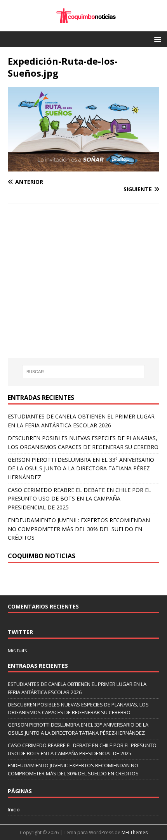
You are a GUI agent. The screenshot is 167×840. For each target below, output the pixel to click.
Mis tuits (17, 650)
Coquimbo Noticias (41, 556)
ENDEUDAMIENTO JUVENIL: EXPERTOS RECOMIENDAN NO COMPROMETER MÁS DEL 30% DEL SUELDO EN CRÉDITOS (79, 528)
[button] (156, 39)
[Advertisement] (73, 293)
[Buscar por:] (84, 371)
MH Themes (135, 832)
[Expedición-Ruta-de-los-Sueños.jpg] (83, 167)
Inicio (14, 809)
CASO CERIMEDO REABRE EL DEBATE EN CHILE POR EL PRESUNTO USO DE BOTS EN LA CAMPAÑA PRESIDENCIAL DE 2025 (79, 498)
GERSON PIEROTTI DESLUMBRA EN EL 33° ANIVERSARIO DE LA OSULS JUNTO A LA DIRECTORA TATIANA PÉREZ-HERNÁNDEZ (81, 468)
